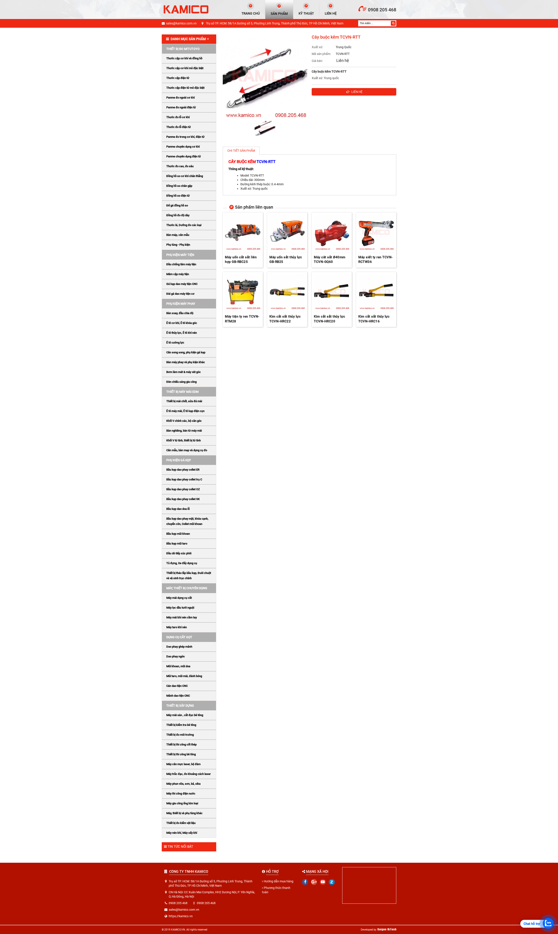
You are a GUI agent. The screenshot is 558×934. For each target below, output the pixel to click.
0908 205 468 (382, 9)
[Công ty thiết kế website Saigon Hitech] (387, 929)
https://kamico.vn (181, 916)
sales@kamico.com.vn (181, 23)
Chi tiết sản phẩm (241, 150)
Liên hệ (342, 60)
